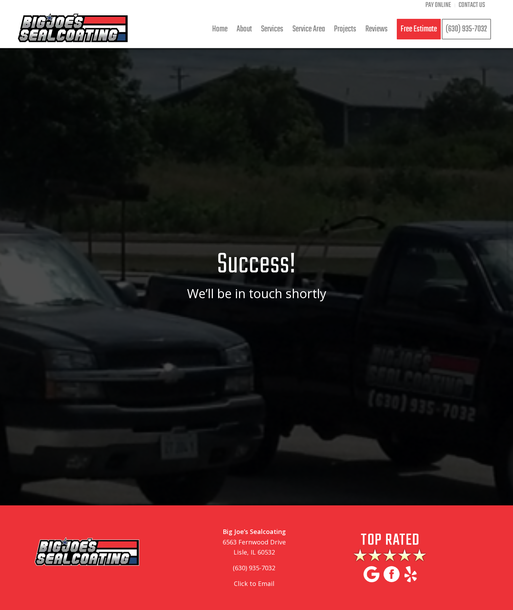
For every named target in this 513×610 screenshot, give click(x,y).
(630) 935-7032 (254, 568)
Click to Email (254, 583)
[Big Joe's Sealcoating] (72, 29)
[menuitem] (438, 5)
